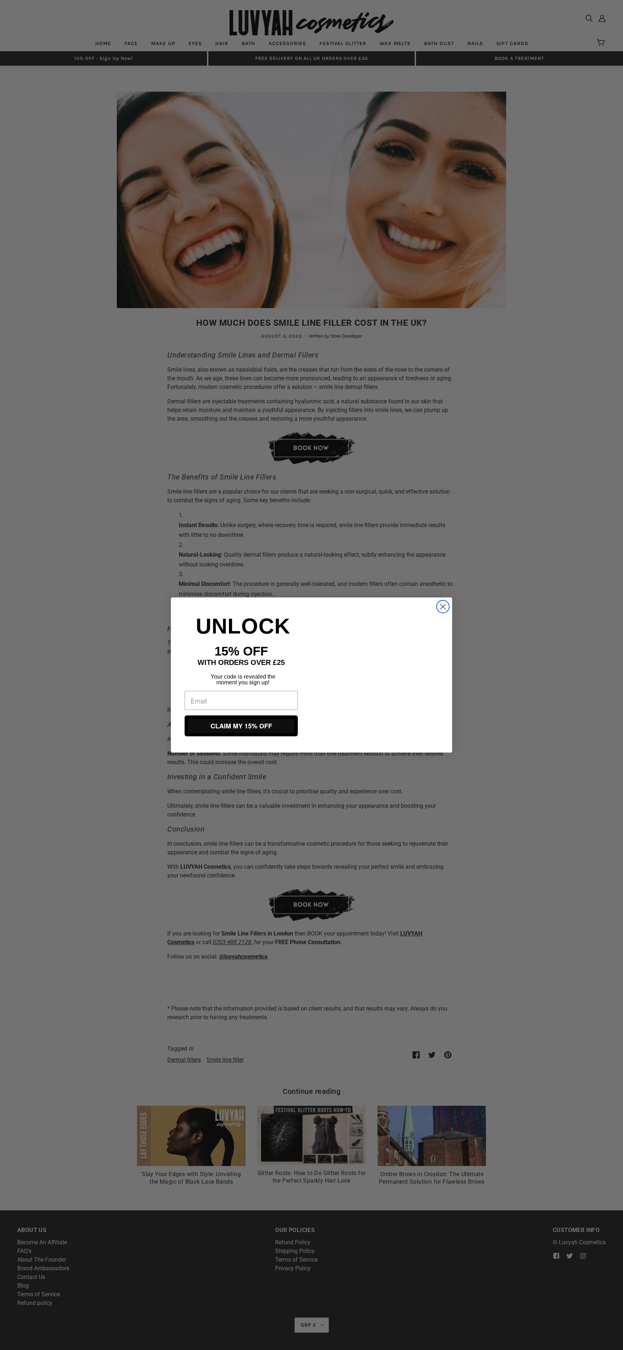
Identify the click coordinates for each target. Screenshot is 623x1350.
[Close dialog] (443, 606)
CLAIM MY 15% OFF (241, 726)
